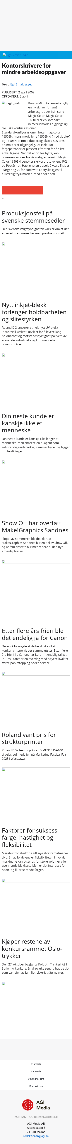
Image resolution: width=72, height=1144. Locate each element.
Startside (36, 1064)
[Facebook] (32, 1046)
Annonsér (36, 1071)
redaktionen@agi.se (36, 1136)
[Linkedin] (40, 1046)
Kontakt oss (36, 1086)
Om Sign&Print (36, 1078)
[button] (60, 55)
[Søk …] (67, 55)
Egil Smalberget (21, 84)
